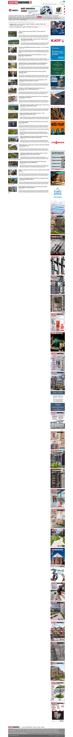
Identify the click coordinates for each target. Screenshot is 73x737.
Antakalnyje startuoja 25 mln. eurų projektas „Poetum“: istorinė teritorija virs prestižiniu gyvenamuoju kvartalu (33, 154)
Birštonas (32, 24)
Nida (45, 24)
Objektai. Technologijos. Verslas (19, 15)
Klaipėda (23, 24)
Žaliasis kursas (28, 18)
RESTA (33, 18)
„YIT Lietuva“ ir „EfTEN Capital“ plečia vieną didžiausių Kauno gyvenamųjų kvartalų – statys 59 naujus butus (31, 89)
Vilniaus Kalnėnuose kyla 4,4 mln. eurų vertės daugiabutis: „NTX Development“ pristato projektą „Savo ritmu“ (33, 80)
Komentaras (38, 15)
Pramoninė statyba (56, 15)
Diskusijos (10, 19)
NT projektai (39, 730)
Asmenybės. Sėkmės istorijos (48, 18)
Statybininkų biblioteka (23, 19)
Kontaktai (42, 727)
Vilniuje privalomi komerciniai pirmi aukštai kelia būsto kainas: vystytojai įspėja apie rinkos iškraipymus (33, 162)
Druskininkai (37, 24)
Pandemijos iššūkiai (56, 18)
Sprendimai (42, 15)
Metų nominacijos (23, 18)
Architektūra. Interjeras (12, 730)
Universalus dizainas (38, 18)
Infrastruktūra (19, 730)
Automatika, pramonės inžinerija (14, 18)
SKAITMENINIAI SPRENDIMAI (30, 15)
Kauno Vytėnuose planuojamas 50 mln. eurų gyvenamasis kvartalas (34, 129)
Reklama (61, 2)
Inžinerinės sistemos (48, 15)
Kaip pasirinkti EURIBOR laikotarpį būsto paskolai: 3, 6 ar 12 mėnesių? (34, 47)
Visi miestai (12, 24)
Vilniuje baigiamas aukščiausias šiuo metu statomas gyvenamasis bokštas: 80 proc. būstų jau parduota (33, 187)
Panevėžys (28, 24)
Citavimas (38, 727)
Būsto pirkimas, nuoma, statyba (32, 26)
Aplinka (23, 730)
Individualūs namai (18, 26)
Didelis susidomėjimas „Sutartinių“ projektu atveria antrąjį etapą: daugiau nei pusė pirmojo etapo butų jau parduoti (34, 137)
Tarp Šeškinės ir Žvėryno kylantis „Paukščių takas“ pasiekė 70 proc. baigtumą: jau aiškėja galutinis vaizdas (35, 105)
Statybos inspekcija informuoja (47, 730)
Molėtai (41, 24)
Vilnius (16, 24)
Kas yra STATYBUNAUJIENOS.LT (27, 727)
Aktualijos (11, 15)
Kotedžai (23, 26)
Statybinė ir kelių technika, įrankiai (31, 730)
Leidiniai (17, 19)
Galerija (14, 19)
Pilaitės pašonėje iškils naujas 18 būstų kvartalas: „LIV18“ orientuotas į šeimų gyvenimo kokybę (32, 114)
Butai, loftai (12, 26)
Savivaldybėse (55, 730)
